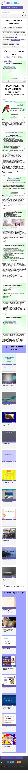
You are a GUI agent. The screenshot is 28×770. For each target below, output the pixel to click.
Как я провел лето (6, 540)
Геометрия (16, 30)
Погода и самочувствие (8, 687)
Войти (25, 15)
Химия (17, 44)
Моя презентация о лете (8, 482)
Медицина (18, 34)
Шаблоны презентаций (8, 46)
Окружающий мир (15, 39)
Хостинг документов (11, 767)
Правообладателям (11, 766)
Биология (5, 30)
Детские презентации (7, 32)
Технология (12, 42)
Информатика (16, 32)
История (23, 32)
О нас (3, 766)
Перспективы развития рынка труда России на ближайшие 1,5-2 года (8, 611)
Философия (11, 44)
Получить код (7, 60)
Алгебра (4, 27)
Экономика (22, 46)
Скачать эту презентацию (14, 57)
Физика (17, 42)
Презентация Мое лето (8, 521)
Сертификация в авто (7, 404)
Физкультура (5, 44)
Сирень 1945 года (6, 648)
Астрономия (19, 27)
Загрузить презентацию (12, 7)
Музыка (23, 34)
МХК (3, 37)
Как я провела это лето (8, 462)
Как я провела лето (7, 559)
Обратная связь (20, 766)
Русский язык (5, 42)
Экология (16, 46)
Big (12, 2)
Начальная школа (10, 37)
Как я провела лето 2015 (8, 501)
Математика (11, 34)
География (10, 30)
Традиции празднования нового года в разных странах (8, 630)
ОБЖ (16, 37)
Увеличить (23, 60)
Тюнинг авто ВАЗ (6, 443)
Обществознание (6, 39)
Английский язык (11, 27)
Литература (5, 34)
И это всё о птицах (7, 726)
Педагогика (23, 39)
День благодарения (7, 746)
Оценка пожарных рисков (8, 385)
